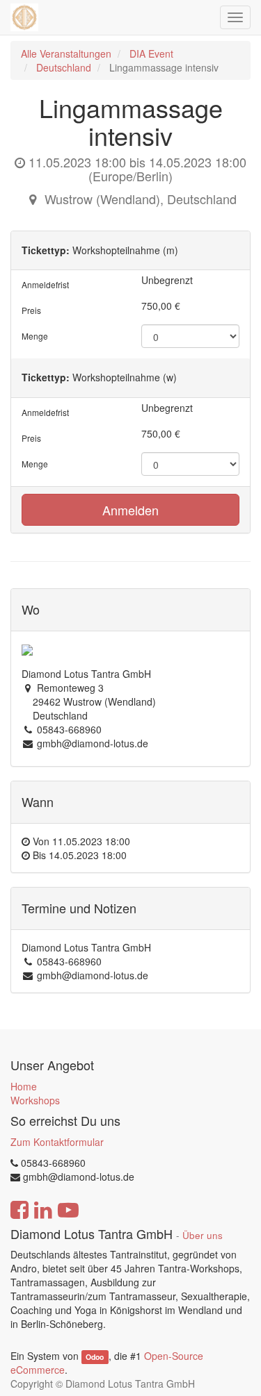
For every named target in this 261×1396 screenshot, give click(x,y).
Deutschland (63, 67)
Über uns (202, 1235)
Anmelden (130, 510)
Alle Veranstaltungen (66, 53)
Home (23, 1086)
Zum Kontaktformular (57, 1142)
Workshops (35, 1100)
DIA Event (151, 53)
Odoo (95, 1357)
